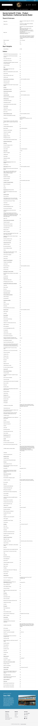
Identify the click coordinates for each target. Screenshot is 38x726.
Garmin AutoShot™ (7, 679)
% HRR (5, 438)
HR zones (5, 461)
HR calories (5, 606)
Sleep (4, 67)
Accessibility (7, 714)
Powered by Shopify (23, 724)
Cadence (5, 236)
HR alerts (5, 87)
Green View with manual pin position (9, 661)
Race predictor (6, 315)
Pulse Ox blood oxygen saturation (9, 220)
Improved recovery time (7, 242)
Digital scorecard (6, 656)
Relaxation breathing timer (8, 141)
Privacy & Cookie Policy (8, 718)
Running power (6, 309)
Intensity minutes (6, 194)
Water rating (5, 150)
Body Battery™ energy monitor (8, 271)
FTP (4, 683)
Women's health (6, 667)
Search (16, 715)
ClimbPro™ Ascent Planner (8, 537)
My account (16, 716)
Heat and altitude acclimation (8, 294)
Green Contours (6, 68)
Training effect (6, 89)
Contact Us (6, 713)
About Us (16, 714)
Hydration (5, 524)
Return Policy (7, 715)
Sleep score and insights (7, 473)
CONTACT (32, 9)
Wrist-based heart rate (7, 161)
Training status (6, 669)
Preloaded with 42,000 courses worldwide (10, 283)
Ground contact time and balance (9, 79)
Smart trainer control (7, 292)
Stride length (6, 166)
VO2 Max (5, 135)
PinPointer (5, 593)
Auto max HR (6, 369)
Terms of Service (7, 719)
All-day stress (6, 617)
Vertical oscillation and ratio (8, 113)
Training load (6, 400)
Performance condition (7, 300)
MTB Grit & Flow (6, 98)
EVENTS (5, 9)
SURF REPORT (11, 9)
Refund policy (7, 716)
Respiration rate (6, 189)
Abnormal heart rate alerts (8, 91)
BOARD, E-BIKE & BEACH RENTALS (22, 9)
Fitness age (5, 681)
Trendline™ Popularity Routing (8, 182)
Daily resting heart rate (7, 674)
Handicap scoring (6, 456)
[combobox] (7, 5)
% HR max (5, 143)
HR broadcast (6, 581)
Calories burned (6, 575)
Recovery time (6, 277)
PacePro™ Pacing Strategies (8, 260)
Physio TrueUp (6, 106)
